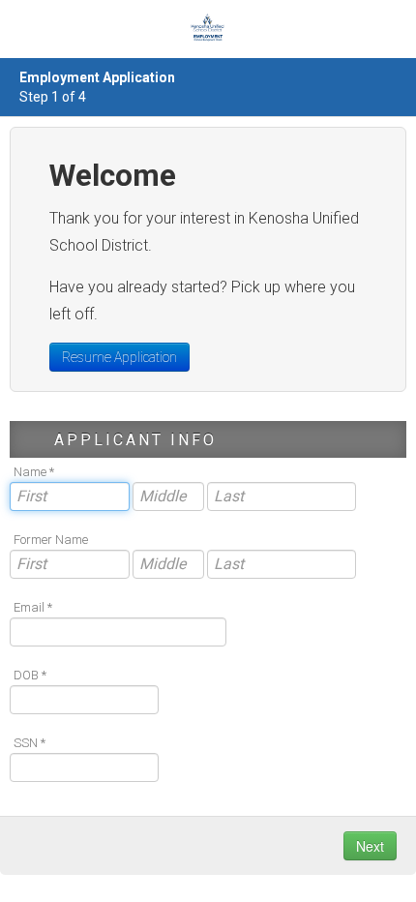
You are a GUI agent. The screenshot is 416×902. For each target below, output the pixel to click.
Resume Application (119, 357)
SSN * (29, 743)
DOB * (30, 675)
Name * (34, 472)
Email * (33, 607)
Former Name (51, 539)
